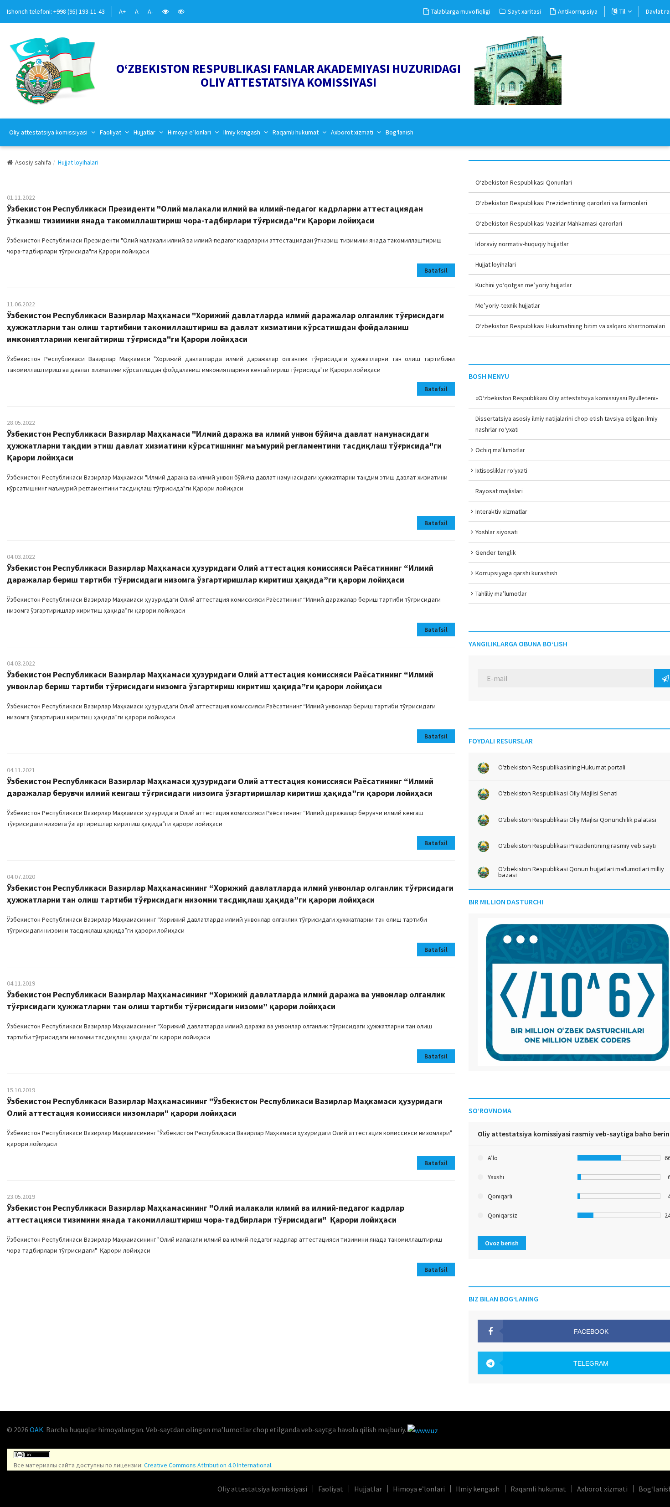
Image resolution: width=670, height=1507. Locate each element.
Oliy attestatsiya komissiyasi (49, 132)
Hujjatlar (145, 132)
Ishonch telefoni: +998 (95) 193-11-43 (56, 11)
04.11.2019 (21, 983)
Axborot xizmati (353, 132)
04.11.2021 (21, 770)
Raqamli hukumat (296, 132)
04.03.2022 (21, 556)
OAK (36, 1429)
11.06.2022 (21, 304)
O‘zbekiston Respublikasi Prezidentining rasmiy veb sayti (577, 846)
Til (622, 11)
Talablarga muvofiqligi (460, 11)
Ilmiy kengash (242, 132)
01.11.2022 (21, 197)
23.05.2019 (21, 1196)
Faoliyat (111, 132)
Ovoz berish (502, 1243)
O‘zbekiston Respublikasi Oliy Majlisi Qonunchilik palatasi (577, 820)
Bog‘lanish (399, 132)
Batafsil (436, 270)
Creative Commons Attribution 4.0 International (207, 1465)
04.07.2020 (21, 876)
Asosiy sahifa (33, 162)
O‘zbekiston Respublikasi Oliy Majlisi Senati (558, 793)
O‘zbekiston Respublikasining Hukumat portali (561, 767)
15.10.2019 (21, 1090)
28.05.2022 (21, 422)
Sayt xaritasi (524, 11)
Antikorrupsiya (578, 11)
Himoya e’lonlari (190, 132)
